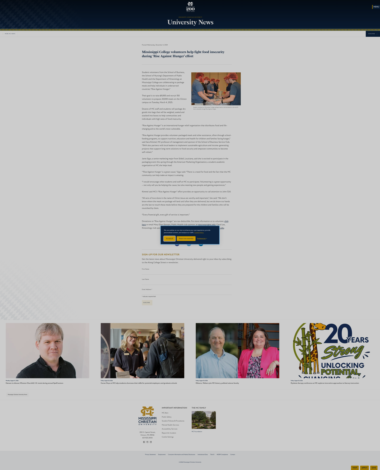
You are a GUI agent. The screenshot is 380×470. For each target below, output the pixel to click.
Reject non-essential (186, 238)
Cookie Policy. (199, 232)
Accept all (169, 238)
